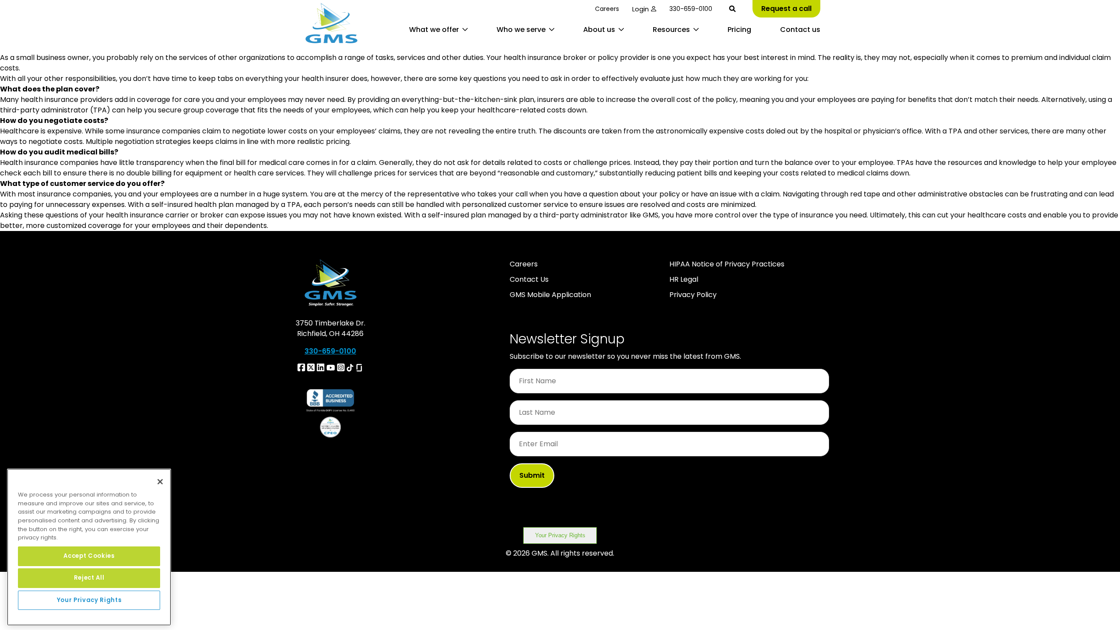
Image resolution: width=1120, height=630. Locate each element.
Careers (607, 8)
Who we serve (521, 29)
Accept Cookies (88, 556)
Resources (671, 29)
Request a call (786, 9)
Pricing (739, 29)
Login (640, 9)
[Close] (160, 481)
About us (599, 29)
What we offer (434, 29)
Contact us (800, 29)
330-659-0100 (690, 8)
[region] (89, 547)
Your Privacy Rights (560, 535)
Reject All (89, 578)
